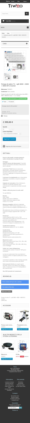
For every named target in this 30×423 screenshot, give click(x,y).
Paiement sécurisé (9, 383)
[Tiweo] (15, 6)
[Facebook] (10, 412)
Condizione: (4, 91)
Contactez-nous (15, 400)
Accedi (12, 1)
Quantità (5, 126)
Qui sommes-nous (15, 395)
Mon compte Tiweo (9, 385)
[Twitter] (12, 412)
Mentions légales (15, 397)
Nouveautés (20, 383)
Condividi (11, 101)
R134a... (18, 354)
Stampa (5, 116)
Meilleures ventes (20, 385)
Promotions (20, 382)
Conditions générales (15, 398)
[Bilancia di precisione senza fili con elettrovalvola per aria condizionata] (7, 346)
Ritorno (8, 1)
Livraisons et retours (9, 382)
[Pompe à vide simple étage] (8, 316)
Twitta (4, 101)
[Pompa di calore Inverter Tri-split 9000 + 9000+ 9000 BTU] (7, 76)
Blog (19, 1)
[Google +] (15, 412)
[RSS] (20, 412)
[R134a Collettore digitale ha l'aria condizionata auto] (22, 346)
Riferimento (4, 89)
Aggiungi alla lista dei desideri (13, 146)
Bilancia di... (4, 354)
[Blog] (17, 412)
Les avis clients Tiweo (20, 386)
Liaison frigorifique (8, 131)
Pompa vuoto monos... (7, 325)
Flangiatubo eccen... (22, 325)
